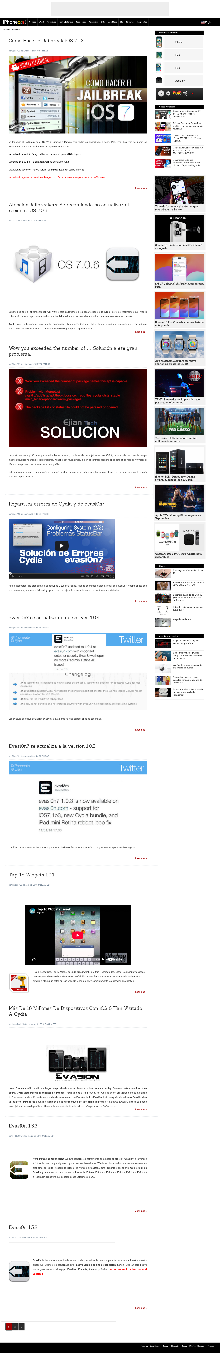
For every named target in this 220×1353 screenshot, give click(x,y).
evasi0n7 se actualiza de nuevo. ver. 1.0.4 (54, 618)
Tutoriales (51, 22)
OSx (121, 22)
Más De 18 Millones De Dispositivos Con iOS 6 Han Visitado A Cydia (75, 1011)
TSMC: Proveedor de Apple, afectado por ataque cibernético (177, 401)
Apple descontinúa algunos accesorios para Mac (186, 642)
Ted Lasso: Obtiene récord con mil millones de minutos (176, 440)
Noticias (32, 22)
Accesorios (93, 22)
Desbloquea (81, 22)
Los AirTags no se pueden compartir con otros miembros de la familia (187, 655)
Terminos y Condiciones (150, 1345)
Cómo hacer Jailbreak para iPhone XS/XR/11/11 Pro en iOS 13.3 (187, 138)
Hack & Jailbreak (66, 22)
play (161, 93)
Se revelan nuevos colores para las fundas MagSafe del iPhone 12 (187, 680)
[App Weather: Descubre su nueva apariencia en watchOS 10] (179, 357)
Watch (41, 22)
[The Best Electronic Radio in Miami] (177, 94)
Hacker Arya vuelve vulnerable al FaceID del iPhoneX (188, 584)
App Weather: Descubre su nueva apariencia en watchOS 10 (175, 362)
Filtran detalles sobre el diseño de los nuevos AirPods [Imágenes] (188, 692)
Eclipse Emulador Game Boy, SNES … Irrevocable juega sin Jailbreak (188, 126)
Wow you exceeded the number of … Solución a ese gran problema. (73, 351)
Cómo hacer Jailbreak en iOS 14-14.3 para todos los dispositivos (187, 114)
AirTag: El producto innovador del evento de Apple (188, 666)
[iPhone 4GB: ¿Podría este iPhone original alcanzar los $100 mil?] (179, 472)
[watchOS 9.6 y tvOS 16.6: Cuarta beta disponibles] (179, 550)
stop (168, 93)
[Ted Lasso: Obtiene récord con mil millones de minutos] (179, 434)
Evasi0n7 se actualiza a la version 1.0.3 (52, 746)
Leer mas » (141, 188)
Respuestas (142, 22)
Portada (6, 29)
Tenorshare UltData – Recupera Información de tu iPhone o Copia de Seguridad (187, 163)
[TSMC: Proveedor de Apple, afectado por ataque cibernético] (179, 395)
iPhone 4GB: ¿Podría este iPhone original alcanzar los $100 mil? (175, 478)
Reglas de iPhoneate (171, 1345)
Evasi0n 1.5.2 (23, 1227)
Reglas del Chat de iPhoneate (193, 1345)
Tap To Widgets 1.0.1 (31, 875)
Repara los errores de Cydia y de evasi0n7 (57, 504)
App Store (112, 22)
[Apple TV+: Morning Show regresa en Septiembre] (179, 511)
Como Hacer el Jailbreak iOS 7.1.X (46, 41)
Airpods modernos (182, 619)
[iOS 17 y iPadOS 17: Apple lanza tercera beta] (179, 279)
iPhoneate (14, 22)
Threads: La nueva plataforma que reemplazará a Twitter (176, 208)
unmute (193, 93)
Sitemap (210, 1345)
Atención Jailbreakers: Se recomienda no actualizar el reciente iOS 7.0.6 (69, 207)
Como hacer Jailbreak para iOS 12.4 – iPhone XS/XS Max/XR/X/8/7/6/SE (188, 150)
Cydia (103, 22)
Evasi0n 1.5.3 (23, 1126)
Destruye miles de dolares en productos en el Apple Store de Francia (187, 598)
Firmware (130, 22)
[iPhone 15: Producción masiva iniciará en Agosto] (179, 241)
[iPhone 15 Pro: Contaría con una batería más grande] (179, 318)
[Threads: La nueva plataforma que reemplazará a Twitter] (179, 202)
